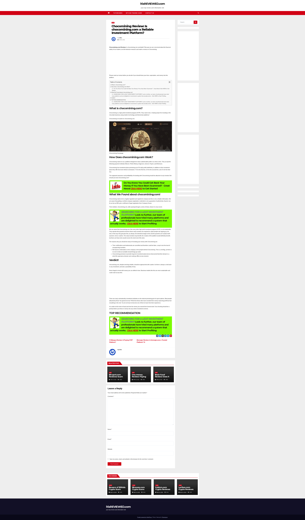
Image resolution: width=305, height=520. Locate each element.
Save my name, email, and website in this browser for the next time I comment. (131, 459)
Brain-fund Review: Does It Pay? (162, 377)
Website (110, 449)
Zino (120, 37)
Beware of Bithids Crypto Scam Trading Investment (117, 490)
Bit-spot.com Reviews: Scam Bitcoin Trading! (116, 377)
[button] (198, 13)
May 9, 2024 (113, 492)
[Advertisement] (140, 63)
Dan (120, 492)
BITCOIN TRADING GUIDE (134, 13)
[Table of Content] (169, 82)
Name (110, 429)
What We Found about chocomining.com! (122, 92)
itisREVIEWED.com (152, 3)
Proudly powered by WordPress (144, 517)
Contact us (149, 13)
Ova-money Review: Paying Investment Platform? (139, 378)
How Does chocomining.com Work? (120, 86)
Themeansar (164, 517)
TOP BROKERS (117, 13)
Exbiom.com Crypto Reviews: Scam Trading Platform (162, 490)
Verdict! (113, 98)
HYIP (113, 22)
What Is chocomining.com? (118, 84)
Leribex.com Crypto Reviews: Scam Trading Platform (186, 490)
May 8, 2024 (183, 492)
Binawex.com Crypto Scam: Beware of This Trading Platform (140, 490)
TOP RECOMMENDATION (118, 100)
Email (110, 439)
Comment (111, 396)
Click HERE (136, 188)
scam (110, 485)
